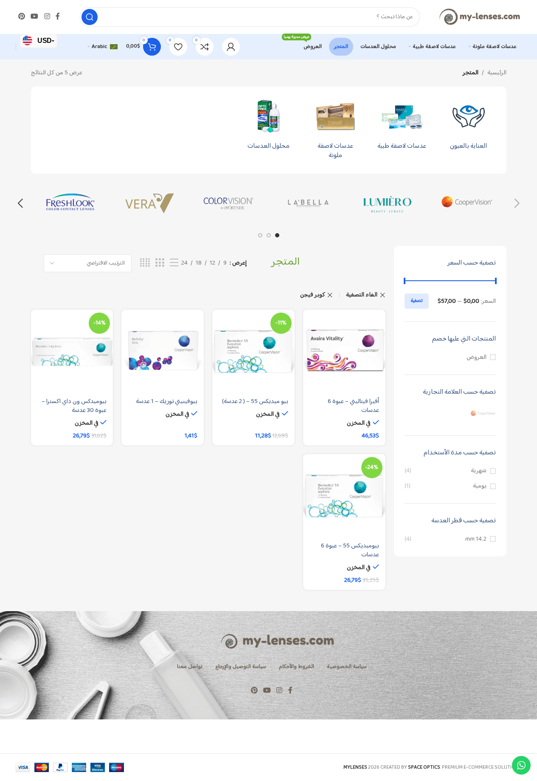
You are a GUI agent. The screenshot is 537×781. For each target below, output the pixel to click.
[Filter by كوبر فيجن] (450, 414)
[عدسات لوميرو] (387, 203)
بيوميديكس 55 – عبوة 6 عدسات (350, 550)
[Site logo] (479, 16)
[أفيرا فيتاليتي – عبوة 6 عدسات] (344, 351)
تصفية (416, 300)
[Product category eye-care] (468, 125)
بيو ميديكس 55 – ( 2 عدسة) (255, 401)
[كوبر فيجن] (466, 203)
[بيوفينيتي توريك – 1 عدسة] (162, 351)
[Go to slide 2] (269, 235)
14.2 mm (475, 539)
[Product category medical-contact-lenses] (402, 125)
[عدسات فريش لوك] (70, 203)
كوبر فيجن (312, 295)
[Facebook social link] (58, 17)
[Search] (90, 17)
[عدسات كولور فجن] (229, 203)
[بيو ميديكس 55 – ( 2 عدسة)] (253, 351)
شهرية (478, 470)
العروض (476, 357)
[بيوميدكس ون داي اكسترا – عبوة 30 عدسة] (72, 351)
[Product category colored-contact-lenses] (335, 130)
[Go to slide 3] (260, 235)
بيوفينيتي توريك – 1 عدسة (166, 401)
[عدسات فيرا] (149, 203)
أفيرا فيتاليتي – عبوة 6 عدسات (353, 406)
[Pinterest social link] (22, 17)
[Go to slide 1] (277, 235)
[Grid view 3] (159, 263)
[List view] (174, 263)
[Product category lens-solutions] (268, 125)
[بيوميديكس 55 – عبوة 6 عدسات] (344, 495)
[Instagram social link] (47, 17)
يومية (479, 486)
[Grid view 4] (145, 263)
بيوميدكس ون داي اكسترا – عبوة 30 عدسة (74, 406)
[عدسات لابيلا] (308, 203)
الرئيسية (496, 73)
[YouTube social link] (34, 17)
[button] (517, 203)
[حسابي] (231, 46)
